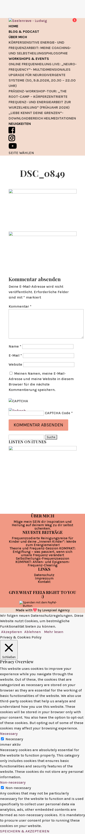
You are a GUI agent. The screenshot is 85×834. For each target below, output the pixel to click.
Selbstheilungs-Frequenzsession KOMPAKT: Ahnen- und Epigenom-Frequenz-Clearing (42, 561)
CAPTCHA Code (57, 413)
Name (15, 346)
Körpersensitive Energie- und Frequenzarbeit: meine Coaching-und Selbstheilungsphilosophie (40, 47)
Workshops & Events (29, 58)
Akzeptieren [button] (11, 632)
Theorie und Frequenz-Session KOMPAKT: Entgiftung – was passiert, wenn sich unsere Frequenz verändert (42, 551)
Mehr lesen (53, 632)
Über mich (18, 37)
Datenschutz (44, 575)
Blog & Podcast (24, 31)
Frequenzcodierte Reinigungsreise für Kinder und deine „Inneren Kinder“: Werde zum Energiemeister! (42, 541)
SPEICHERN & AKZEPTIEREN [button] (24, 831)
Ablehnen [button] (32, 632)
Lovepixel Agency (56, 610)
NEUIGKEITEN (20, 123)
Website (15, 364)
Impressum (44, 578)
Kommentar (20, 306)
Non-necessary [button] (13, 782)
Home (13, 26)
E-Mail (15, 355)
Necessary (14, 739)
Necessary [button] (9, 733)
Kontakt (44, 582)
